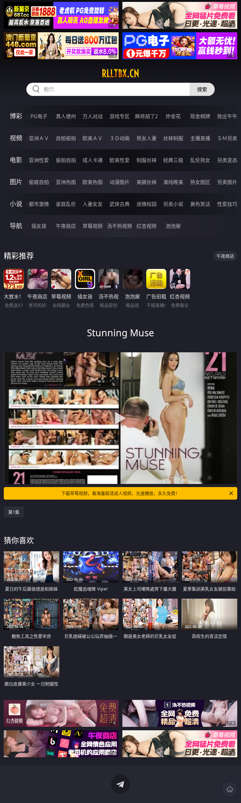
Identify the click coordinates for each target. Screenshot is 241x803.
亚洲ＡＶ (39, 138)
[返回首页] (229, 789)
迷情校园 (147, 204)
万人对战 (93, 116)
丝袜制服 (173, 138)
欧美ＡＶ (93, 138)
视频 (16, 138)
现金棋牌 (200, 116)
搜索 (202, 89)
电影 (16, 160)
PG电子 (38, 116)
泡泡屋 (173, 226)
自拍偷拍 (66, 138)
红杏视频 (147, 226)
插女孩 (38, 226)
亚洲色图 (66, 182)
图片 (16, 182)
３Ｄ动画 (120, 138)
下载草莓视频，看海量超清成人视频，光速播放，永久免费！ (120, 493)
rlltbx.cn (120, 73)
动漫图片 (120, 182)
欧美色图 (93, 182)
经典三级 (173, 160)
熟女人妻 (147, 138)
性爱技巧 (227, 204)
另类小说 (173, 204)
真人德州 (66, 116)
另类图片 (227, 182)
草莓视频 (93, 226)
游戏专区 (120, 116)
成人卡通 (93, 160)
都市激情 (39, 204)
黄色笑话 (200, 204)
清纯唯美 (173, 182)
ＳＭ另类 (227, 138)
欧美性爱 (120, 160)
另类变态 (227, 160)
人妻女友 (93, 204)
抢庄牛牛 (227, 116)
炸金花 (173, 116)
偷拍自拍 (66, 160)
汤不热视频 (119, 226)
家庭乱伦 (66, 204)
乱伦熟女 (200, 160)
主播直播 (200, 138)
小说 (16, 204)
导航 (16, 226)
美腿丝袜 (147, 182)
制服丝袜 (147, 160)
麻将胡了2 (146, 116)
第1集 (13, 512)
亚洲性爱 (39, 160)
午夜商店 (66, 226)
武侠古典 (120, 204)
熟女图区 (200, 182)
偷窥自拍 (39, 182)
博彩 (16, 116)
